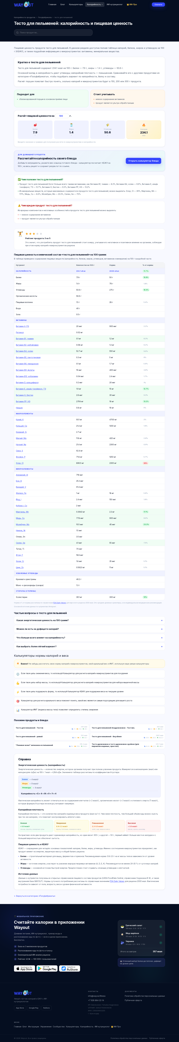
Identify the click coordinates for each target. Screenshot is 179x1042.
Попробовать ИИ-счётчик (103, 529)
